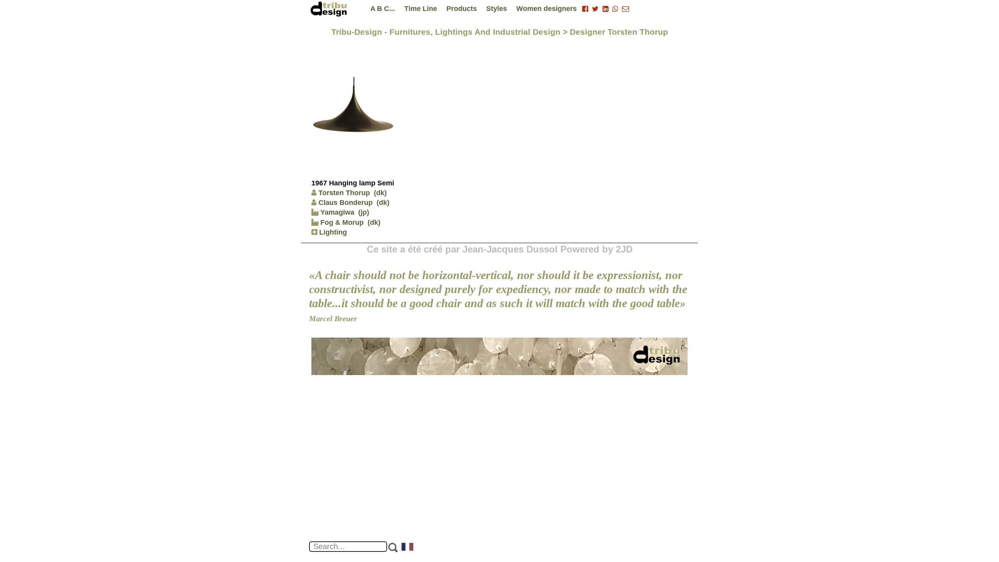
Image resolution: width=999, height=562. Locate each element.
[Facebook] (585, 8)
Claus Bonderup (345, 202)
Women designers (546, 8)
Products (461, 8)
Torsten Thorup (344, 193)
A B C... (382, 8)
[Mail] (625, 8)
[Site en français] (408, 547)
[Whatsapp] (615, 8)
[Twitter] (595, 8)
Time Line (420, 8)
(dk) (380, 193)
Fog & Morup (341, 222)
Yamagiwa (336, 212)
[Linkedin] (605, 8)
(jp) (363, 212)
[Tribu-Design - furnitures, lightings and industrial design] (330, 9)
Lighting (332, 232)
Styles (496, 8)
